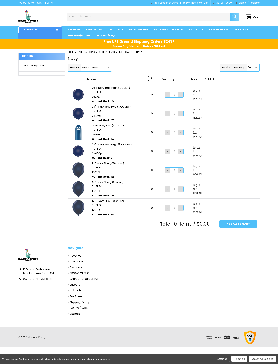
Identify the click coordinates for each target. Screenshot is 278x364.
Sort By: (74, 67)
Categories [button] (29, 29)
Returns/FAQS (106, 35)
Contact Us (94, 29)
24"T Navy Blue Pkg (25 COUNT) (112, 144)
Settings (222, 359)
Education (196, 29)
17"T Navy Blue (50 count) (108, 201)
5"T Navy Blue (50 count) (107, 182)
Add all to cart (238, 224)
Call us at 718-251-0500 (38, 279)
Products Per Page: (234, 67)
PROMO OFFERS (138, 29)
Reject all (239, 359)
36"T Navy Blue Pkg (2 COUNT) (111, 88)
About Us (74, 29)
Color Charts (219, 29)
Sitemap (75, 314)
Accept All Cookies (262, 359)
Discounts (115, 29)
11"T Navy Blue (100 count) (108, 163)
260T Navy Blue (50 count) (108, 125)
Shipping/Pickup (79, 35)
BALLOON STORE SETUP (168, 29)
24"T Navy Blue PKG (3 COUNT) (111, 107)
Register (255, 2)
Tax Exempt (242, 29)
